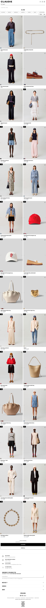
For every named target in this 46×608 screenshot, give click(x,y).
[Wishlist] (22, 17)
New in (9, 12)
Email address (4, 576)
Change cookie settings (29, 597)
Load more (23, 544)
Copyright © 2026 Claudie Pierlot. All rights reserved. (23, 599)
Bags (35, 12)
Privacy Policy (17, 597)
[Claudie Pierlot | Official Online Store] (6, 1)
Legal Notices (36, 597)
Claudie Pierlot (3, 7)
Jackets (23, 12)
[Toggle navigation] (44, 1)
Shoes (29, 12)
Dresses (16, 12)
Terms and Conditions (10, 597)
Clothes (3, 12)
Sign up (43, 576)
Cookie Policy (23, 597)
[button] (40, 1)
